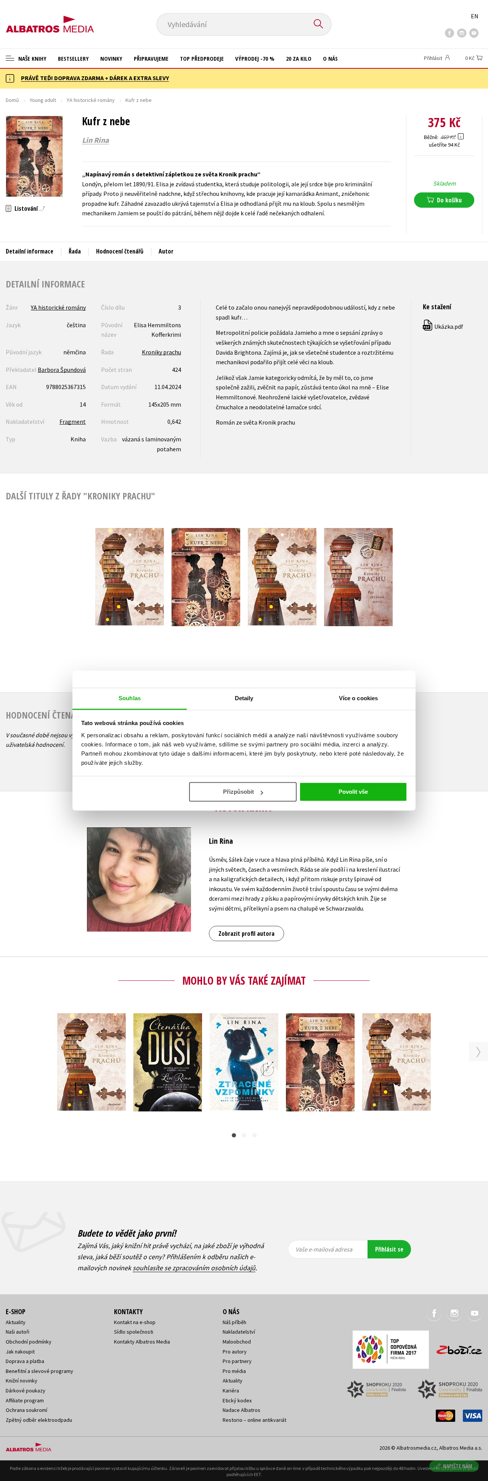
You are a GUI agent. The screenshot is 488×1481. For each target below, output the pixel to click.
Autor (166, 251)
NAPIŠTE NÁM (457, 1466)
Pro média (234, 1371)
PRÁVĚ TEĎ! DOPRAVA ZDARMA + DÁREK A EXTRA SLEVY (95, 78)
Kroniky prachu (161, 352)
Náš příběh (234, 1322)
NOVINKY (111, 58)
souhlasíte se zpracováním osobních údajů (194, 1267)
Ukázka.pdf (443, 326)
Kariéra (231, 1390)
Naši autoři (17, 1331)
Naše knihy (32, 58)
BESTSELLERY (73, 58)
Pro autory (235, 1351)
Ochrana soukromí (26, 1410)
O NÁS (330, 58)
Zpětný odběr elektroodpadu (39, 1419)
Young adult (43, 100)
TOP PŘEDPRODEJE (202, 58)
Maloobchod (237, 1341)
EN (474, 16)
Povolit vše (353, 791)
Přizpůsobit (238, 791)
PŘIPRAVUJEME (151, 58)
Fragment (72, 421)
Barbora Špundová (62, 369)
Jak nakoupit (20, 1351)
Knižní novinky (21, 1380)
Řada (75, 251)
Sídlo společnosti (133, 1331)
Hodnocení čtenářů (119, 251)
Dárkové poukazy (25, 1390)
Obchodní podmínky (28, 1341)
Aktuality (16, 1322)
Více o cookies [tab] (358, 698)
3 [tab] (254, 1135)
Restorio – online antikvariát (254, 1419)
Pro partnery (237, 1361)
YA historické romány (91, 100)
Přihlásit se (389, 1249)
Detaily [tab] (244, 698)
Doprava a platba (25, 1361)
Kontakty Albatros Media (142, 1341)
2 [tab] (244, 1135)
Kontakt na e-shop (135, 1322)
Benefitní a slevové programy (39, 1371)
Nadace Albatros (241, 1410)
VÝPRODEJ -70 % (254, 58)
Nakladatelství (239, 1331)
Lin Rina (95, 140)
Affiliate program (25, 1400)
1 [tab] (234, 1135)
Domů (12, 100)
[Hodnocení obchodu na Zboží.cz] (455, 1347)
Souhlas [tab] (130, 698)
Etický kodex (237, 1400)
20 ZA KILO (298, 58)
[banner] (50, 18)
